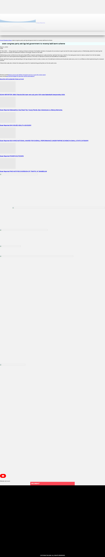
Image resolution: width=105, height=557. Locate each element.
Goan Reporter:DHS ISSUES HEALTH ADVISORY (15, 125)
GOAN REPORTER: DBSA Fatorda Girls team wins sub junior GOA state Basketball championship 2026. (32, 94)
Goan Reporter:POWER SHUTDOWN (12, 156)
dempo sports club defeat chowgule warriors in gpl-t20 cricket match (27, 75)
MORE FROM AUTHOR (17, 79)
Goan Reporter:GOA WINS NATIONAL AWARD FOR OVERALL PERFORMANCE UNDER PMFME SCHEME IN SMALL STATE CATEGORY (44, 140)
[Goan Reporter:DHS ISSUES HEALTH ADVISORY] (8, 122)
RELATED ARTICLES (5, 79)
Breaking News (8, 40)
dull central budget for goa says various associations (20, 76)
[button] (32, 33)
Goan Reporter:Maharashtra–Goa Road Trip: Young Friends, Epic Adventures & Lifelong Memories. (31, 110)
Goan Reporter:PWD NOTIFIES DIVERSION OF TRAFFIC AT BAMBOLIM (23, 171)
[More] (42, 68)
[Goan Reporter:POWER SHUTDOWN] (8, 153)
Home (1, 40)
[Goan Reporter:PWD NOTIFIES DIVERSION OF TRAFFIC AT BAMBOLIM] (8, 168)
